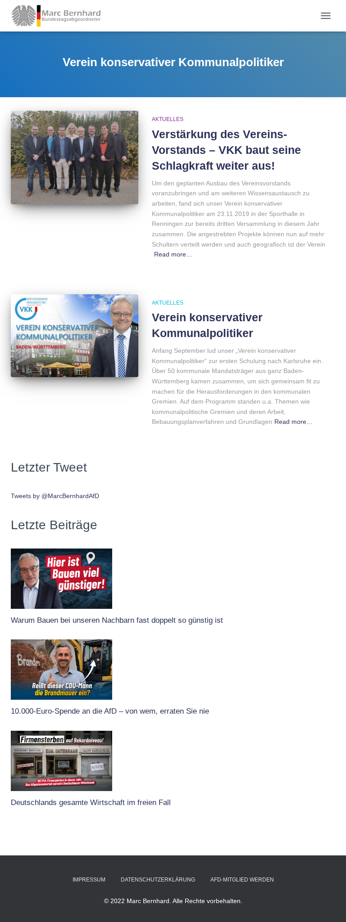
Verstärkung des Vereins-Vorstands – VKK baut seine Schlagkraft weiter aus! (226, 150)
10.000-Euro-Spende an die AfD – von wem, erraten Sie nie (110, 711)
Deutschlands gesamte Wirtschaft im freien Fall (91, 802)
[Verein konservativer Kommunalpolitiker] (74, 335)
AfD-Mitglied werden (242, 880)
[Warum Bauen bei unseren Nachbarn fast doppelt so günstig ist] (61, 576)
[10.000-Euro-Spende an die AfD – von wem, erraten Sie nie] (61, 667)
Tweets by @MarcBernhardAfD (55, 495)
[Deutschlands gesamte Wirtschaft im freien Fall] (61, 759)
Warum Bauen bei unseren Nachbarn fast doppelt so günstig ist (117, 620)
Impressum (89, 880)
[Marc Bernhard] (60, 15)
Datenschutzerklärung (158, 880)
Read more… (173, 254)
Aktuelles (167, 119)
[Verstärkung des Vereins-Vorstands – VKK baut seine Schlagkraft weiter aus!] (74, 157)
